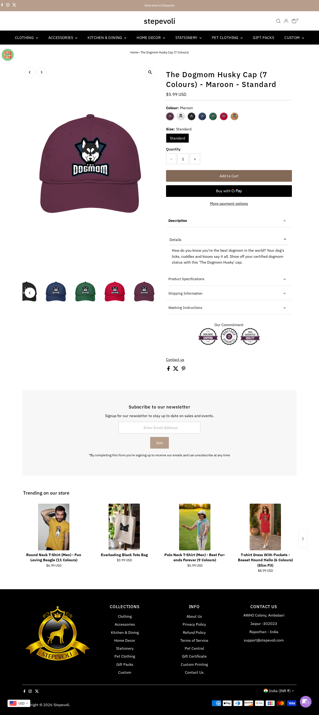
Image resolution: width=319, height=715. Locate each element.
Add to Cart (229, 176)
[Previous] (30, 72)
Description (177, 220)
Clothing (25, 37)
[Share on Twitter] (176, 369)
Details (175, 239)
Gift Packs (263, 37)
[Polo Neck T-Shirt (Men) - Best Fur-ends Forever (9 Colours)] (194, 527)
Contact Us (194, 672)
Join (159, 442)
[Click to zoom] (150, 72)
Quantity (173, 149)
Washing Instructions (185, 307)
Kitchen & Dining (105, 37)
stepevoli (159, 21)
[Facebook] (2, 5)
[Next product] (303, 538)
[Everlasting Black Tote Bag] (124, 527)
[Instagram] (8, 5)
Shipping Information (185, 293)
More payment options (229, 203)
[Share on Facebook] (169, 369)
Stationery (186, 37)
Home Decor (149, 37)
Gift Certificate (194, 656)
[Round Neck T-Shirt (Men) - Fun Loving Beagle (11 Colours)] (53, 527)
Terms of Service (194, 640)
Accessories (61, 37)
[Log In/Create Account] (286, 21)
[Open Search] (278, 21)
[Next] (41, 72)
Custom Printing (194, 664)
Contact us (175, 359)
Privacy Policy (194, 624)
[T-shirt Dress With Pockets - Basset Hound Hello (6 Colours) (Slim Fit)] (265, 527)
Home (134, 52)
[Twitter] (14, 5)
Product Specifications (186, 279)
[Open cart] (294, 21)
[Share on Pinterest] (183, 369)
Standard (177, 138)
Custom (292, 37)
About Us (194, 616)
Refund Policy (194, 632)
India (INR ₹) (280, 690)
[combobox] (18, 703)
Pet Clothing (225, 37)
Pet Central (194, 648)
